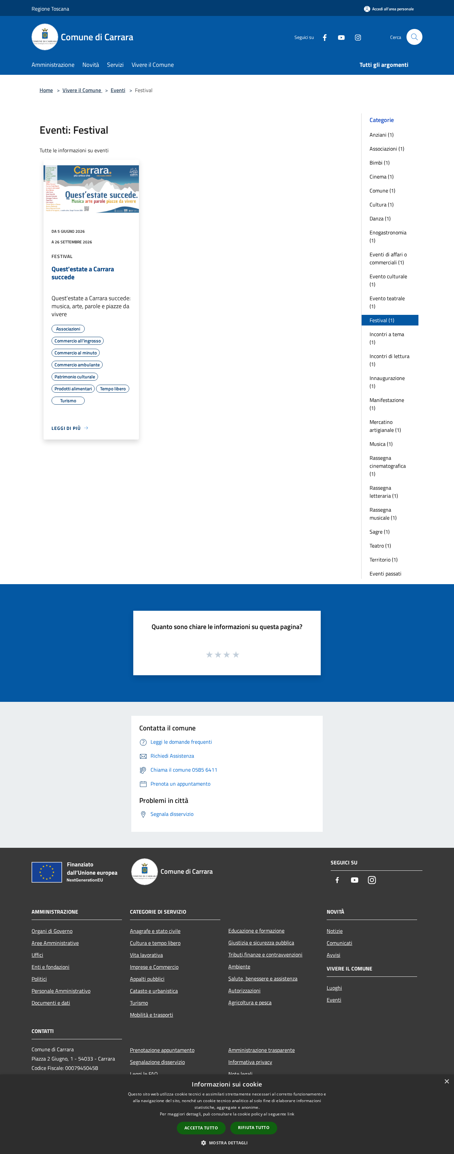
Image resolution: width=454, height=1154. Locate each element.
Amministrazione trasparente (261, 1050)
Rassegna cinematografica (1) (388, 466)
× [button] (446, 1081)
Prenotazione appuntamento (162, 1050)
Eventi (118, 90)
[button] (227, 1142)
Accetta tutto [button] (201, 1128)
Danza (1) (380, 218)
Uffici (37, 955)
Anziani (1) (382, 135)
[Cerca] (414, 37)
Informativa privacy (250, 1062)
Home (46, 90)
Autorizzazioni (244, 990)
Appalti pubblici (147, 979)
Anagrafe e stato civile (155, 931)
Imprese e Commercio (154, 967)
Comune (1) (382, 190)
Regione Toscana (50, 9)
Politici (39, 979)
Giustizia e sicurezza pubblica (261, 943)
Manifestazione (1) (387, 404)
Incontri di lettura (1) (389, 360)
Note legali (240, 1074)
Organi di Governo (52, 931)
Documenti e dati (51, 1003)
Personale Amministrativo (61, 991)
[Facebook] (322, 36)
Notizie (335, 931)
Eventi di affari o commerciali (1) (388, 258)
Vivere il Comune (82, 90)
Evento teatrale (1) (387, 302)
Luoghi (334, 988)
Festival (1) (382, 320)
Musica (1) (381, 444)
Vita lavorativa (146, 955)
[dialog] (227, 1114)
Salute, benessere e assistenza (262, 978)
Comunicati (339, 943)
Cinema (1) (382, 177)
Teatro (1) (380, 546)
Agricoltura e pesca (250, 1002)
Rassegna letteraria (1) (384, 492)
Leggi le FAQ (144, 1074)
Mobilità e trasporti (151, 1015)
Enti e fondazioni (50, 967)
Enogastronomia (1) (388, 236)
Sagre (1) (380, 532)
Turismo (139, 1003)
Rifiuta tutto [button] (254, 1127)
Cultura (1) (382, 204)
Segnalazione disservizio (157, 1062)
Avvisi (333, 955)
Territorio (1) (383, 560)
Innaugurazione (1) (387, 382)
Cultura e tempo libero (155, 943)
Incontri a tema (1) (387, 338)
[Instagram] (355, 36)
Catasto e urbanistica (154, 991)
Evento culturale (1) (388, 280)
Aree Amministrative (55, 943)
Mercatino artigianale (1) (385, 426)
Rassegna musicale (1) (383, 514)
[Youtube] (338, 36)
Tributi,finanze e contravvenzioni (265, 955)
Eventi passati (385, 573)
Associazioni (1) (387, 149)
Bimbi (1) (380, 163)
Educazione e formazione (256, 931)
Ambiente (239, 966)
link (290, 1114)
